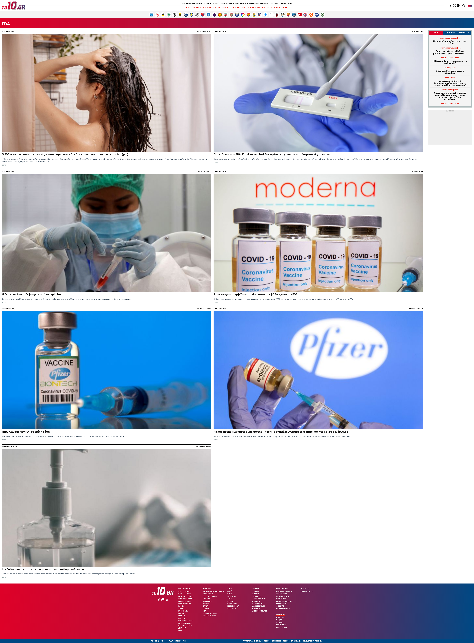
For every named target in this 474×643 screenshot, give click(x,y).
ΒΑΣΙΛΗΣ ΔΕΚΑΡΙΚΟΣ (284, 601)
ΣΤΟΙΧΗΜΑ (196, 7)
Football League (185, 596)
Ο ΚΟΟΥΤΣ (280, 606)
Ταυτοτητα (248, 641)
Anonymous (281, 588)
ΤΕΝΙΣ (222, 3)
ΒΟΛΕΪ (215, 3)
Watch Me (280, 614)
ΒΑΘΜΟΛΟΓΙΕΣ (240, 7)
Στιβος (230, 601)
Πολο (229, 594)
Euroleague (208, 594)
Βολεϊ (229, 591)
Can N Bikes (232, 604)
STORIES (279, 622)
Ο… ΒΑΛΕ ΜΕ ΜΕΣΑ (283, 608)
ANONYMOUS (241, 3)
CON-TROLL (281, 7)
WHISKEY (318, 641)
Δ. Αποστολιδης (258, 606)
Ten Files (305, 588)
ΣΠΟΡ (208, 3)
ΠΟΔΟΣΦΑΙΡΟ (188, 3)
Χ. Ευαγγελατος (258, 604)
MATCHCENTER (224, 7)
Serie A (181, 608)
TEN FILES (273, 3)
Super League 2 (184, 594)
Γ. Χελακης (256, 591)
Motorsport (233, 606)
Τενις (229, 599)
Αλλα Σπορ (231, 608)
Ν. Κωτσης (256, 601)
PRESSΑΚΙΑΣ (281, 604)
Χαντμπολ (231, 596)
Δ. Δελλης (255, 594)
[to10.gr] (13, 5)
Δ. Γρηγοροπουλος (259, 611)
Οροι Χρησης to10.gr (280, 641)
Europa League (184, 601)
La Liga (181, 606)
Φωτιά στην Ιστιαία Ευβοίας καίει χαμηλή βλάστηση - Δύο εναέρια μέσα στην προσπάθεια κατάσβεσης (450, 96)
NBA (204, 611)
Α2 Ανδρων (207, 601)
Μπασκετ (207, 588)
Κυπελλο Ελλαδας (185, 621)
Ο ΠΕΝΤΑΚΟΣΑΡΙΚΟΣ (284, 591)
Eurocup (206, 599)
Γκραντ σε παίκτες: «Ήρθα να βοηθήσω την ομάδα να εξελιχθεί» (449, 52)
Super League (184, 591)
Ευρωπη (181, 616)
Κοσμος (181, 618)
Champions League (186, 599)
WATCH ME (254, 3)
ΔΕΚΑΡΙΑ (230, 3)
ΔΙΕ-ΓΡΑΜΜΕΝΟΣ (282, 596)
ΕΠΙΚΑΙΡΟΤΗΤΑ (307, 591)
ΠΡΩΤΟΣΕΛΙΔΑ (268, 7)
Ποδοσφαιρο (184, 588)
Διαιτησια (182, 628)
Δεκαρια (255, 588)
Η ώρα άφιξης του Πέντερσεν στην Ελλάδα (450, 42)
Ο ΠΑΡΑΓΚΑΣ (281, 599)
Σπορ (229, 588)
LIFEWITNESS (286, 3)
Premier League (184, 604)
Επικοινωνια (296, 641)
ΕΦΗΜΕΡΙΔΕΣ (281, 625)
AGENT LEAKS (281, 594)
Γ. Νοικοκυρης (258, 596)
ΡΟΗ (188, 7)
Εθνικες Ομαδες (185, 623)
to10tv (279, 620)
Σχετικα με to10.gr (262, 641)
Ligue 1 (181, 613)
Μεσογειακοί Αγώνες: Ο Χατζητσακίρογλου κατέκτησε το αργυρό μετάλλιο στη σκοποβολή (450, 83)
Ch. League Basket (210, 596)
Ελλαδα (206, 604)
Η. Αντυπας (256, 608)
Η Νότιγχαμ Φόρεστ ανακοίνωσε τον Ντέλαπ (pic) (450, 62)
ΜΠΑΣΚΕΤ (200, 3)
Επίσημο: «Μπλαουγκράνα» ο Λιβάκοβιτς (450, 72)
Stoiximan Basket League (214, 591)
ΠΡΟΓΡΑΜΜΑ (254, 7)
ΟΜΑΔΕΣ (264, 3)
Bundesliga (183, 611)
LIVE (214, 7)
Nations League (185, 626)
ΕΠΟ (180, 630)
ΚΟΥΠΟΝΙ (207, 7)
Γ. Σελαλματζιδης (259, 599)
